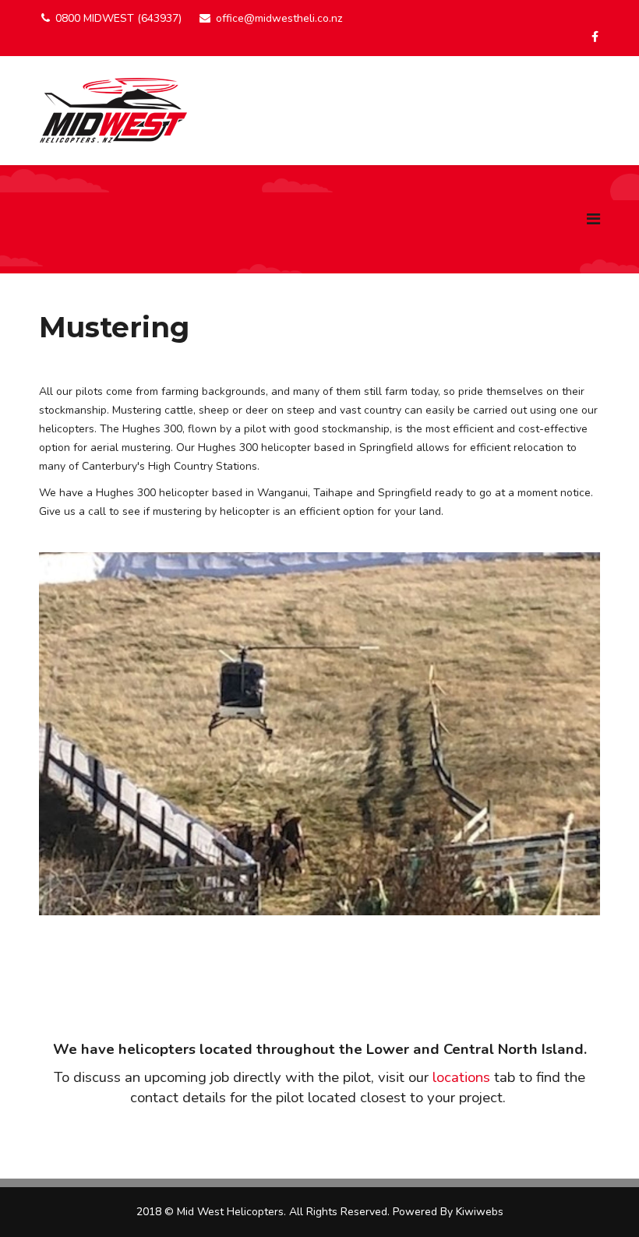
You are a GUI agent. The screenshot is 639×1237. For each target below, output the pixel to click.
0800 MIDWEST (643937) (118, 18)
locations (461, 1077)
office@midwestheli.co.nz (279, 18)
